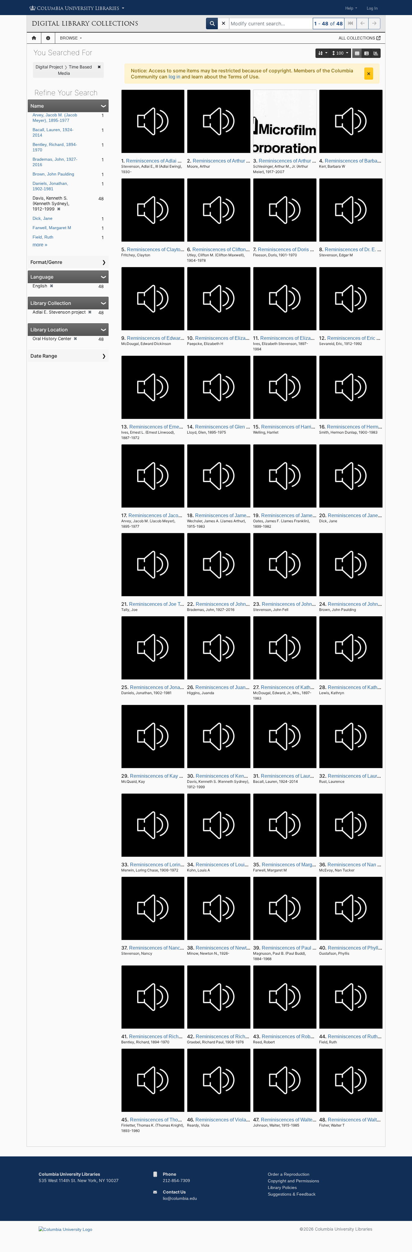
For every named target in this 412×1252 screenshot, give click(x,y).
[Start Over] (223, 23)
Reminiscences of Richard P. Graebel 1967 (242, 1036)
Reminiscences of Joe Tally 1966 (164, 604)
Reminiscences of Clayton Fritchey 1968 (170, 249)
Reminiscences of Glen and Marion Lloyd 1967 (245, 426)
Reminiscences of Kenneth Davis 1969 (237, 776)
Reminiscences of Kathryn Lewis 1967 (369, 687)
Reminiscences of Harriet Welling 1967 (303, 426)
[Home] (34, 38)
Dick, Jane (42, 218)
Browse (69, 38)
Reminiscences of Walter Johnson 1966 (303, 1119)
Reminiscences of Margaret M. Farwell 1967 (309, 864)
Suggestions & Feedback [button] (291, 1194)
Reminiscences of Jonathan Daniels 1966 (174, 687)
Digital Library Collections (85, 23)
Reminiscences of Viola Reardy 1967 (235, 1119)
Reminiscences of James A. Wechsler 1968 (241, 515)
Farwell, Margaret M (52, 227)
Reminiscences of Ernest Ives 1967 (167, 426)
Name (37, 106)
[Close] (368, 74)
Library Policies (282, 1187)
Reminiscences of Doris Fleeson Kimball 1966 (307, 249)
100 (340, 53)
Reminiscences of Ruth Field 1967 (365, 1036)
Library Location (49, 330)
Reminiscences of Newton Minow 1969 (237, 947)
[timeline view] (376, 53)
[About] (48, 38)
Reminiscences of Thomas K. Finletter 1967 (176, 1119)
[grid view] (357, 53)
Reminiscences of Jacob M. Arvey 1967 (170, 515)
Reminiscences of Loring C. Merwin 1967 (174, 864)
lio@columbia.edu (180, 1198)
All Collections (357, 38)
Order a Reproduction (288, 1174)
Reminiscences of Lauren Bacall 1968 (301, 776)
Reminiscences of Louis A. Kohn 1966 (236, 864)
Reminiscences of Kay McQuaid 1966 (170, 776)
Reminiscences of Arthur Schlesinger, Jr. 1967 (308, 160)
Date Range (43, 356)
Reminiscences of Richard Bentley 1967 (172, 1036)
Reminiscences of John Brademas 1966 (238, 604)
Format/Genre (46, 262)
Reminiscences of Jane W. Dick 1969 (367, 515)
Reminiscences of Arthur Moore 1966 (232, 160)
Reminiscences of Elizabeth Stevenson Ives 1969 (313, 338)
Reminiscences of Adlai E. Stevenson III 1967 (174, 160)
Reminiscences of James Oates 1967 (301, 515)
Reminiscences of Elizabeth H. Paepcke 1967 (244, 338)
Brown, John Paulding (53, 174)
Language (41, 277)
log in (174, 76)
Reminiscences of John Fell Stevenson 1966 (309, 604)
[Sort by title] (323, 53)
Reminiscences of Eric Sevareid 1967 (367, 338)
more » (40, 244)
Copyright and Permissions (293, 1180)
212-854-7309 (176, 1180)
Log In (372, 8)
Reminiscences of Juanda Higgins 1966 (238, 687)
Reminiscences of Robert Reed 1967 (301, 1036)
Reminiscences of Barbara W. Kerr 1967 (367, 160)
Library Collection (50, 303)
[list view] (366, 53)
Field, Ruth (43, 237)
